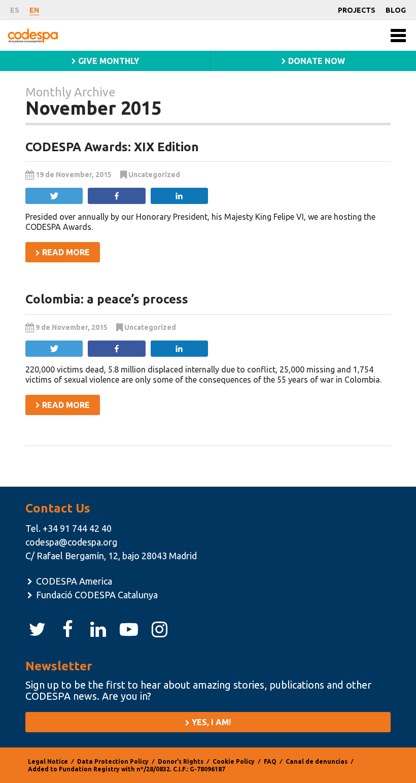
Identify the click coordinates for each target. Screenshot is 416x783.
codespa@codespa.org (71, 542)
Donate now (315, 60)
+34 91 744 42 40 (77, 528)
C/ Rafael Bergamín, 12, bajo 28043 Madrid (111, 556)
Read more (65, 252)
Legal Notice (48, 761)
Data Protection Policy (113, 761)
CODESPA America (73, 581)
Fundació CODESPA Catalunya (96, 595)
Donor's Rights (180, 761)
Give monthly (107, 60)
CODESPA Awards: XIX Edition (112, 147)
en (34, 10)
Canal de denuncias (317, 761)
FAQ (270, 761)
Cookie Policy (234, 761)
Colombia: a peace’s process (106, 299)
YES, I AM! (210, 722)
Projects (356, 10)
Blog (396, 10)
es (14, 10)
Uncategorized (154, 175)
